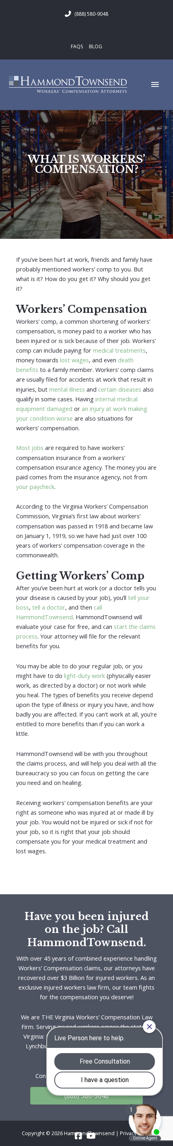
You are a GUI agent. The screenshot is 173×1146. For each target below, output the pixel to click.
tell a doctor (48, 607)
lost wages (74, 360)
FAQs (77, 46)
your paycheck (35, 487)
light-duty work (84, 676)
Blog (95, 46)
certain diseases (119, 389)
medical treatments (119, 350)
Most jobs (29, 448)
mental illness (67, 389)
